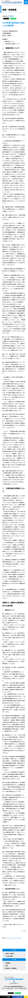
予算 (6, 966)
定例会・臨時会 (9, 953)
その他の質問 (9, 956)
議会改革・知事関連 (10, 968)
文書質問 (11, 16)
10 (20, 938)
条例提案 (7, 963)
